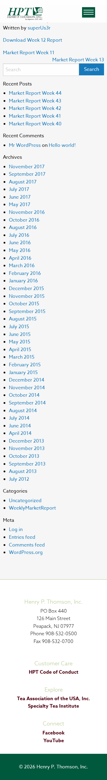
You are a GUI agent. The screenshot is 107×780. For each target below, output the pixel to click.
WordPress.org (26, 552)
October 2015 (24, 303)
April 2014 (20, 433)
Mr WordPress (25, 145)
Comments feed (27, 545)
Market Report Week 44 (35, 93)
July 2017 (19, 189)
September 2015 (27, 311)
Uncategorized (25, 500)
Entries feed (22, 537)
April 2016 (20, 258)
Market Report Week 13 (78, 59)
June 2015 (20, 334)
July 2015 (19, 326)
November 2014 (27, 387)
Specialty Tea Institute (53, 706)
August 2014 (23, 410)
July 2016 (19, 235)
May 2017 (19, 204)
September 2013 (27, 464)
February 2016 (25, 273)
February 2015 (25, 364)
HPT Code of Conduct (53, 672)
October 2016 (24, 220)
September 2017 (27, 174)
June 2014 (20, 425)
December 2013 (26, 441)
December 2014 (26, 380)
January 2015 (23, 372)
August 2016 (23, 227)
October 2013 (24, 456)
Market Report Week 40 (35, 123)
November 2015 (27, 296)
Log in (16, 529)
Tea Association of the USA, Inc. (53, 698)
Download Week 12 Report (32, 40)
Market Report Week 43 (35, 101)
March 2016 (22, 265)
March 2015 (21, 357)
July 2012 (19, 479)
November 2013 (27, 448)
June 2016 (20, 242)
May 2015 (19, 341)
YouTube (53, 740)
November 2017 (27, 166)
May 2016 (20, 250)
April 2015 (20, 349)
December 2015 (26, 288)
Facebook (53, 733)
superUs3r (39, 28)
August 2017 (23, 182)
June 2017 (20, 197)
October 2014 (24, 395)
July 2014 (19, 418)
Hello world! (62, 145)
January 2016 (23, 280)
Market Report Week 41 (35, 116)
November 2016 (27, 212)
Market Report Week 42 (35, 108)
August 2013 (23, 471)
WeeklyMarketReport (32, 508)
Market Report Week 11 (28, 52)
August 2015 (23, 319)
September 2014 (27, 403)
